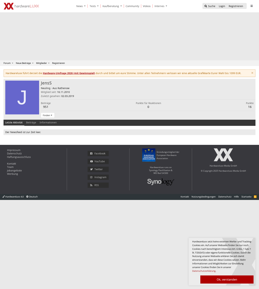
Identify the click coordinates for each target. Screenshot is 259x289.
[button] (86, 6)
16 (250, 107)
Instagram (100, 177)
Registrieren (58, 63)
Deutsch (33, 196)
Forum (7, 63)
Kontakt (11, 163)
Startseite (246, 196)
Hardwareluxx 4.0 (14, 196)
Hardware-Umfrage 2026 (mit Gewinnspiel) (69, 73)
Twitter (98, 169)
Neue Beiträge (23, 63)
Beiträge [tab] (31, 122)
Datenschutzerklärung (203, 270)
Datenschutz (14, 153)
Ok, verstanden (227, 279)
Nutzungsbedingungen (204, 196)
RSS (96, 185)
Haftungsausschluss (19, 157)
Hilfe (236, 196)
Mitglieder (41, 63)
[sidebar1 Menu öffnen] (251, 6)
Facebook (99, 153)
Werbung (12, 173)
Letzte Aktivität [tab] (14, 122)
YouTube (99, 161)
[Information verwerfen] (251, 73)
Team (10, 167)
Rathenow (63, 88)
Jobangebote (14, 170)
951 (45, 107)
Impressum (13, 150)
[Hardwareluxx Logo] (21, 6)
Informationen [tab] (48, 122)
